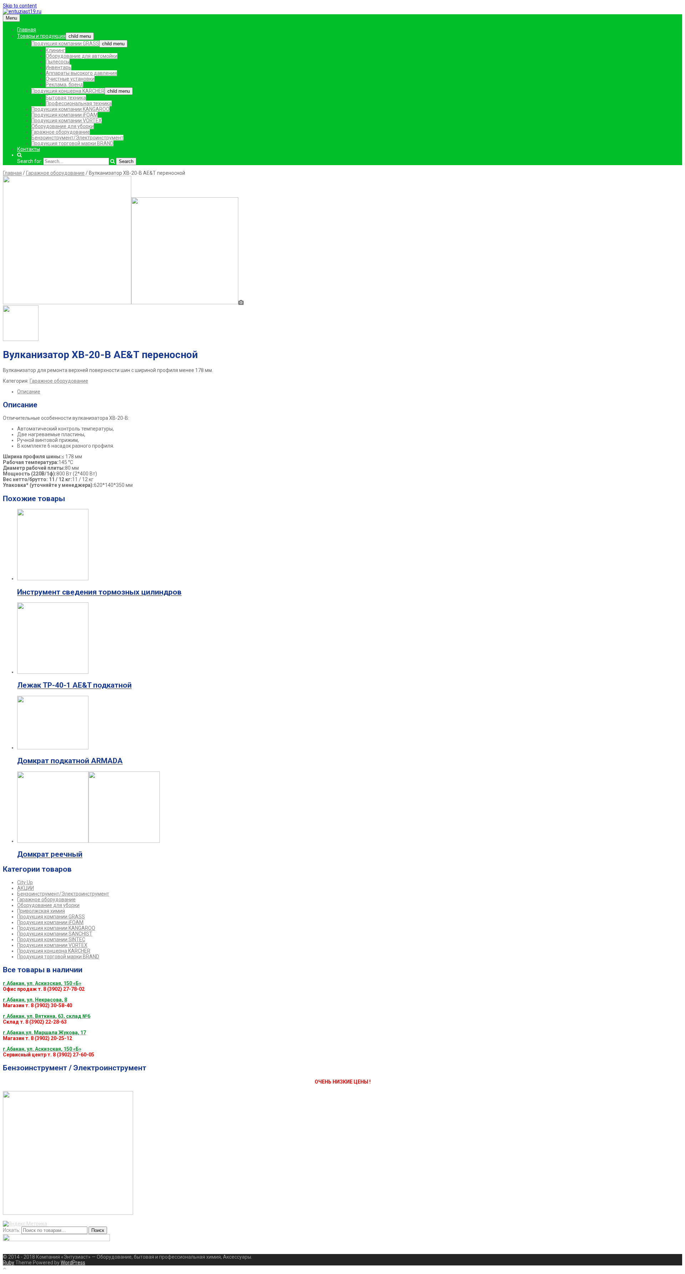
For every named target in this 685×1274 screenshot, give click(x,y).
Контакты (28, 149)
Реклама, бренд (64, 84)
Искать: (11, 1230)
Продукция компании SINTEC (51, 939)
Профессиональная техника (79, 103)
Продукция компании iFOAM (64, 115)
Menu (11, 18)
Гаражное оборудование (60, 132)
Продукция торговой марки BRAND (72, 143)
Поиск (97, 1230)
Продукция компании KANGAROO (70, 109)
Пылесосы (58, 62)
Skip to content (20, 6)
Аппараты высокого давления (81, 73)
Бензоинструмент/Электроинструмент (77, 138)
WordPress (73, 1262)
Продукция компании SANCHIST (54, 934)
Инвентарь (58, 67)
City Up (25, 882)
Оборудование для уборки (62, 126)
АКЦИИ (25, 888)
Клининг (55, 50)
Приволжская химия (41, 911)
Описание (28, 391)
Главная (26, 29)
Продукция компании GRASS (65, 43)
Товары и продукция (41, 36)
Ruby (8, 1262)
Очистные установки (70, 79)
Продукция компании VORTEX (66, 120)
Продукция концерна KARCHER (68, 91)
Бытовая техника (66, 98)
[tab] (349, 391)
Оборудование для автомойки (81, 56)
